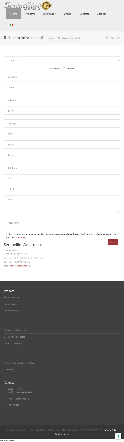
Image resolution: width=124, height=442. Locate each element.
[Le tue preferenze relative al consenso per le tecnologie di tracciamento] (118, 436)
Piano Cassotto (12, 297)
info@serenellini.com (20, 265)
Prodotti (30, 13)
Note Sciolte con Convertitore (19, 362)
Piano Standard (11, 304)
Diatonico (9, 369)
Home (13, 13)
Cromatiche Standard (14, 336)
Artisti (67, 13)
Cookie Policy (62, 433)
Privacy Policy (20, 237)
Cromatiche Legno (13, 343)
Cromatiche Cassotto (15, 330)
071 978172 (15, 405)
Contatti (84, 13)
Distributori (49, 13)
